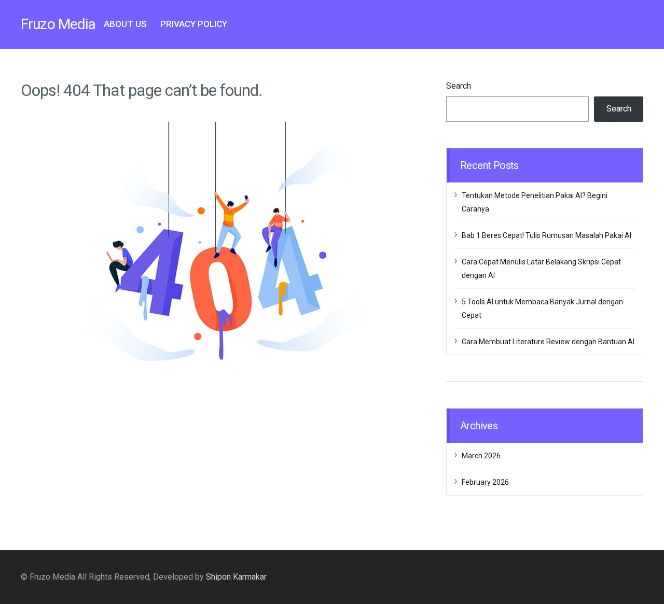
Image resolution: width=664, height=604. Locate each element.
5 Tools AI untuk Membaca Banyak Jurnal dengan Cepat (542, 308)
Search (458, 86)
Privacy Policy (193, 24)
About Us (125, 24)
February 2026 (485, 482)
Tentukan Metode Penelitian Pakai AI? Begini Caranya (534, 202)
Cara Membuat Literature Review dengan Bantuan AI (548, 342)
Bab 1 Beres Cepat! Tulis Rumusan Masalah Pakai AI (546, 235)
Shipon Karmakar (236, 577)
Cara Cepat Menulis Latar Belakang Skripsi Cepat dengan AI (541, 268)
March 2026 (481, 456)
